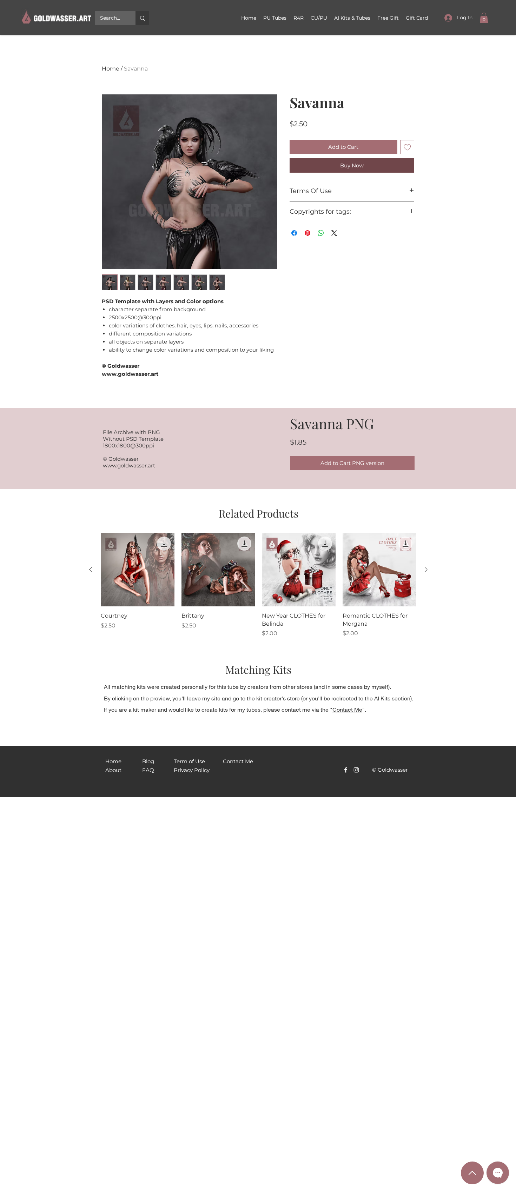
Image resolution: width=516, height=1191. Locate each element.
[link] (483, 18)
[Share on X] (334, 233)
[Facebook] (345, 769)
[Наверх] (472, 1173)
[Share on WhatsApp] (321, 233)
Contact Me (347, 709)
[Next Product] (426, 569)
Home (110, 68)
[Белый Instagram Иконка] (356, 769)
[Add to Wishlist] (407, 147)
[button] (319, 18)
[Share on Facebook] (294, 233)
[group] (258, 585)
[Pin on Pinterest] (307, 233)
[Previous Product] (90, 569)
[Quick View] (137, 570)
